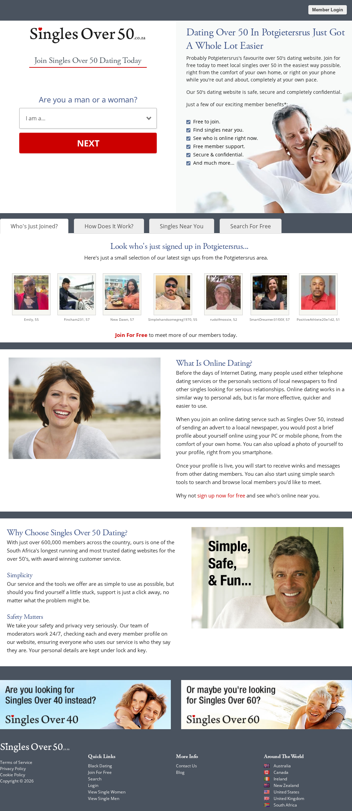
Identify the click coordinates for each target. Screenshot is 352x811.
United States (286, 792)
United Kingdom (289, 798)
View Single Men (103, 798)
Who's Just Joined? (34, 226)
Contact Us (186, 766)
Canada (281, 772)
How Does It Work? (109, 226)
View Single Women (106, 792)
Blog (180, 772)
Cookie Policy (12, 775)
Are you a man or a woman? (88, 99)
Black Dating (100, 766)
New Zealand (286, 785)
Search (94, 779)
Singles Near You (182, 226)
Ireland (280, 779)
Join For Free (100, 772)
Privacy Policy (13, 768)
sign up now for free (221, 495)
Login (93, 785)
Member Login (327, 9)
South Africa (285, 805)
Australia (282, 766)
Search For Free (250, 226)
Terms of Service (16, 762)
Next (88, 143)
